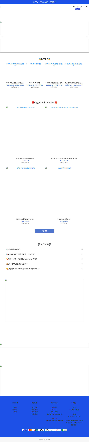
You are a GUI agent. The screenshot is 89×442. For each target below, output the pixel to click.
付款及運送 (35, 410)
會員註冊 (14, 410)
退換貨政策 (35, 412)
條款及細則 (35, 414)
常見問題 (34, 407)
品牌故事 (14, 407)
